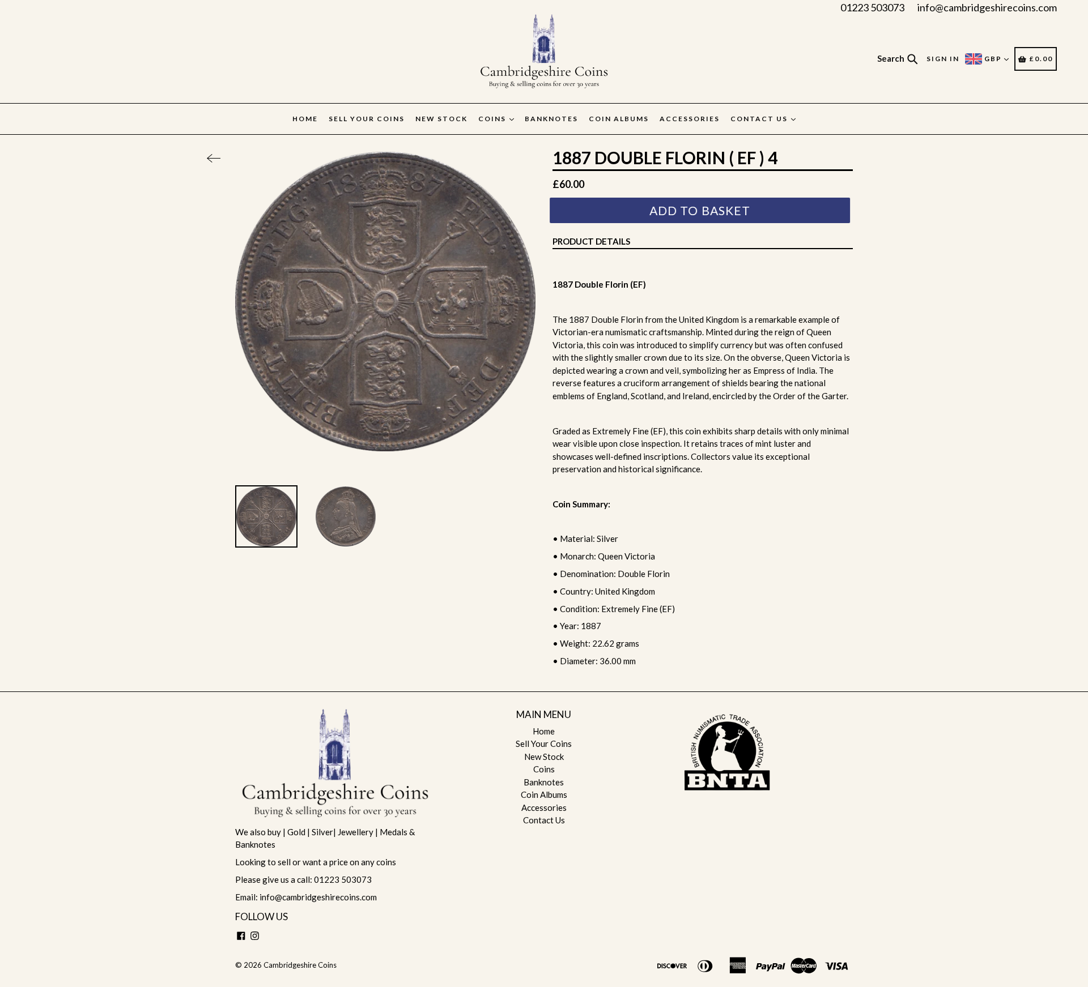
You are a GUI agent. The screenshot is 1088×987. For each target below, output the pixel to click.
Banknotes (551, 118)
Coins (493, 118)
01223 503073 (872, 7)
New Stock (441, 118)
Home (305, 118)
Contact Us (760, 118)
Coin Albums (619, 118)
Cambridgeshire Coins (300, 964)
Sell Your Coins (367, 118)
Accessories (690, 118)
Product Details (591, 241)
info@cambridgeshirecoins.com (987, 7)
